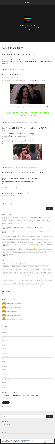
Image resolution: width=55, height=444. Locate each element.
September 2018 (5, 335)
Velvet (25, 286)
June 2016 (4, 387)
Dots (8, 269)
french (10, 272)
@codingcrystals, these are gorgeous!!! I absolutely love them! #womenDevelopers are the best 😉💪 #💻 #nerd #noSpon (26, 231)
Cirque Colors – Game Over (15, 193)
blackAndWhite (23, 263)
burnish (30, 263)
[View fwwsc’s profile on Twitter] (2, 424)
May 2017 (4, 364)
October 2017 (4, 353)
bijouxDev (15, 263)
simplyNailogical (29, 280)
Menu (28, 2)
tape (42, 283)
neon (21, 122)
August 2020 (4, 332)
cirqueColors (8, 69)
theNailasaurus (6, 286)
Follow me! (6, 402)
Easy (25, 269)
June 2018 (4, 343)
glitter (13, 167)
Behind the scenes (7, 263)
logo (24, 275)
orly (47, 277)
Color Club (25, 266)
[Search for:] (27, 208)
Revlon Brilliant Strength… (19, 319)
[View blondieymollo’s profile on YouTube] (9, 424)
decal (4, 269)
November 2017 (5, 350)
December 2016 (5, 371)
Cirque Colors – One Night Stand (18, 54)
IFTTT (8, 275)
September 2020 (5, 329)
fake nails (38, 269)
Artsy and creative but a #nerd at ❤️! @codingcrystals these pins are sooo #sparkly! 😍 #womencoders (22, 227)
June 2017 (4, 361)
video (30, 286)
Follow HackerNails (9, 393)
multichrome (11, 277)
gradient (14, 122)
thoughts (14, 286)
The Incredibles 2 (17, 303)
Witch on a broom (11, 75)
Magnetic (29, 275)
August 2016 (4, 382)
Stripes (14, 283)
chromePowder (43, 263)
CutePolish (45, 266)
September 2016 (5, 379)
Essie (29, 269)
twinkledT (20, 286)
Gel (21, 272)
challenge (36, 263)
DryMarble (19, 269)
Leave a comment (21, 69)
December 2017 (5, 348)
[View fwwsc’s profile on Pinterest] (6, 424)
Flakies (43, 269)
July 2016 (4, 385)
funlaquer (16, 272)
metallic (46, 275)
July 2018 (4, 340)
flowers (48, 269)
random (5, 280)
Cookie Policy (23, 441)
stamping (25, 122)
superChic (32, 283)
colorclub (19, 266)
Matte (34, 275)
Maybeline (39, 275)
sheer (22, 280)
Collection (12, 266)
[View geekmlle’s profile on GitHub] (7, 424)
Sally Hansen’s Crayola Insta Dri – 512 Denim (24, 128)
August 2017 (4, 358)
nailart (17, 277)
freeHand (5, 272)
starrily (4, 283)
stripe (9, 283)
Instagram (13, 275)
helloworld (43, 272)
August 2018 (4, 337)
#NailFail (16, 311)
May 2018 (4, 345)
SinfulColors (37, 280)
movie (4, 277)
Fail (33, 269)
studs (26, 283)
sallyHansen (20, 167)
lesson (19, 275)
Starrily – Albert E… (17, 307)
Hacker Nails (27, 25)
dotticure (13, 269)
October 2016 (5, 377)
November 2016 (5, 374)
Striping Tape (21, 283)
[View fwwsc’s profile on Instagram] (4, 424)
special (43, 280)
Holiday (18, 122)
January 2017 (4, 369)
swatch (13, 69)
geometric (26, 272)
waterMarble (36, 286)
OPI (43, 277)
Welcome (43, 286)
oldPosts (39, 277)
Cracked (31, 266)
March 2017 (4, 366)
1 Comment (28, 203)
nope (26, 277)
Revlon (10, 280)
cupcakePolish (38, 266)
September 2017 (5, 356)
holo (16, 167)
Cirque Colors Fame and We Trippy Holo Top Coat (26, 173)
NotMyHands (32, 277)
